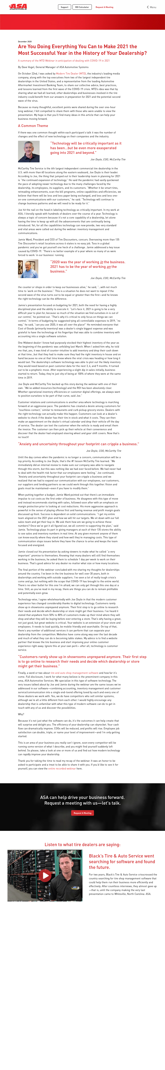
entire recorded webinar (62, 768)
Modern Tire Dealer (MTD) (71, 73)
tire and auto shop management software (74, 672)
